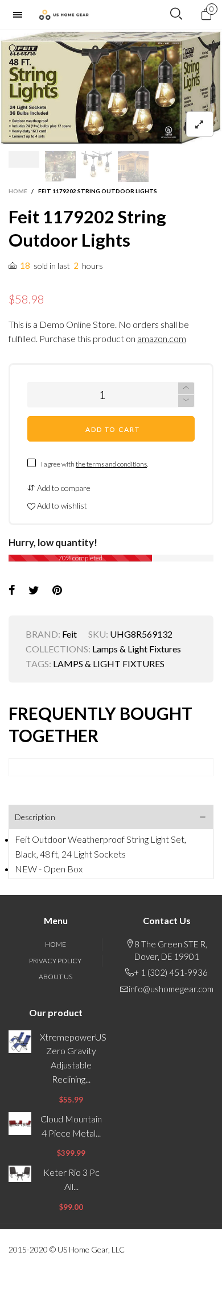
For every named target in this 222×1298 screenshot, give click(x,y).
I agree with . (94, 464)
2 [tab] (104, 137)
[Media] (199, 124)
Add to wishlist (61, 505)
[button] (186, 400)
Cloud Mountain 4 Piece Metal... (71, 1125)
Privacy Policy (55, 960)
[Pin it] (57, 590)
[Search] (176, 14)
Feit (69, 634)
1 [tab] (90, 137)
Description (35, 817)
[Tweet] (33, 590)
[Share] (12, 590)
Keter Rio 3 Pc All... (71, 1179)
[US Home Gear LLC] (63, 15)
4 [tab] (131, 137)
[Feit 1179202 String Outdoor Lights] (111, 87)
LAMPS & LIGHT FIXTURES (109, 663)
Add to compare (63, 488)
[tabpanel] (111, 87)
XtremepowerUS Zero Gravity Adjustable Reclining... (71, 1057)
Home (55, 944)
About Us (55, 976)
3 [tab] (118, 137)
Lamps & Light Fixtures (136, 648)
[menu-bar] (20, 15)
